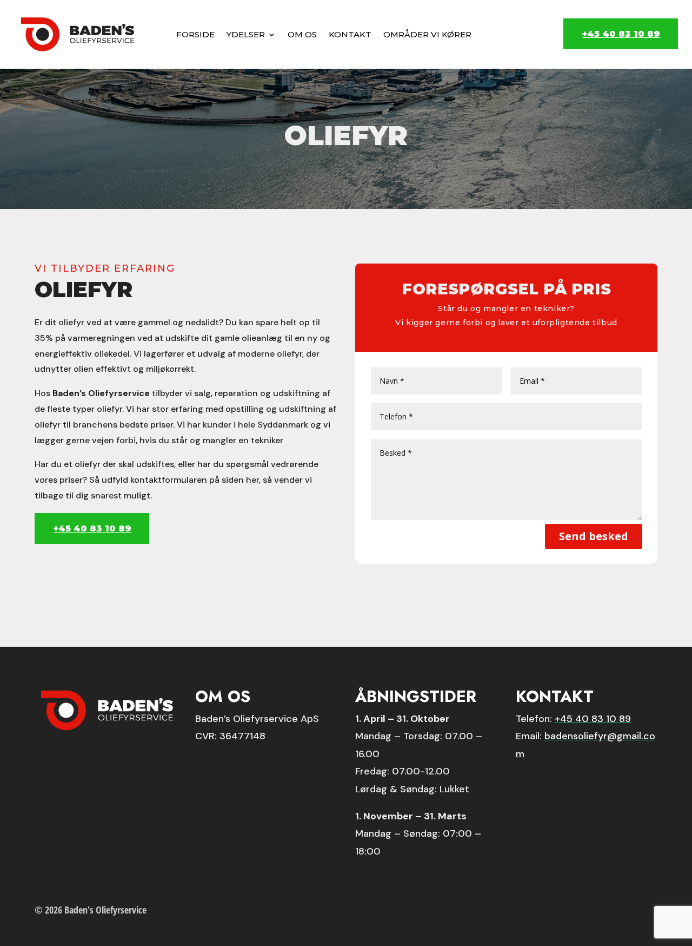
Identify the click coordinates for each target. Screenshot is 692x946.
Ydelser (246, 34)
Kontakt (350, 34)
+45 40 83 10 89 (621, 34)
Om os (302, 34)
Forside (195, 34)
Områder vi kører (427, 34)
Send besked (593, 536)
